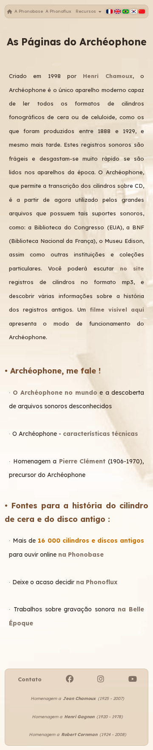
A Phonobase (28, 11)
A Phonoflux (58, 11)
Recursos (87, 11)
